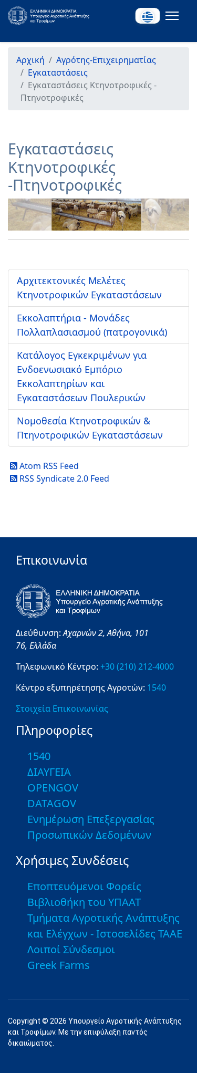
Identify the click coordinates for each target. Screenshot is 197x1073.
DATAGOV (51, 803)
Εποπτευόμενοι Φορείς (84, 886)
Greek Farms (58, 965)
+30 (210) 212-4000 (137, 666)
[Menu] (170, 16)
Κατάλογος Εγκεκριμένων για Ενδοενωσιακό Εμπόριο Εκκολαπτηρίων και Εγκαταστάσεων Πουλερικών (82, 376)
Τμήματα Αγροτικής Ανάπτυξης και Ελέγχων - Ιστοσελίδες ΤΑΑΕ (104, 926)
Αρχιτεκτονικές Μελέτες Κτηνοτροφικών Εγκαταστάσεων (89, 287)
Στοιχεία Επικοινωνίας (62, 708)
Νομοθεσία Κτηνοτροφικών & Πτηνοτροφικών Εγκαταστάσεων (90, 427)
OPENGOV (52, 787)
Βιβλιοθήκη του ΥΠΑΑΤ (84, 902)
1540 (156, 687)
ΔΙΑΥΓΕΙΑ (49, 772)
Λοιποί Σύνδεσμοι (71, 949)
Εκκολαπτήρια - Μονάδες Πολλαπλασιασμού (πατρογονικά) (92, 324)
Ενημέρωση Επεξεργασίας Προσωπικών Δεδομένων (90, 827)
